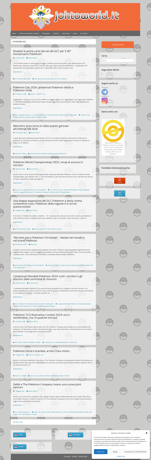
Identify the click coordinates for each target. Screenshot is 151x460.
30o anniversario (40, 79)
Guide (75, 33)
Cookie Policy (121, 456)
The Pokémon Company (29, 414)
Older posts (18, 422)
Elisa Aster (33, 244)
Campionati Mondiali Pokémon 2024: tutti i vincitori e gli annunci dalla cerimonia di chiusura (47, 277)
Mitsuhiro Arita (53, 154)
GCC (16, 79)
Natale (82, 265)
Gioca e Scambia (39, 376)
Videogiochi (46, 33)
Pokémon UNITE (37, 306)
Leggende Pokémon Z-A (27, 192)
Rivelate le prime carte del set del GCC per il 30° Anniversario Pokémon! (42, 52)
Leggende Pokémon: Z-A (26, 115)
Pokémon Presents (19, 117)
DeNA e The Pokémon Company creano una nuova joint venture (47, 385)
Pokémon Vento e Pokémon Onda (58, 115)
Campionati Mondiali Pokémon (67, 304)
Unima (59, 229)
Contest (47, 342)
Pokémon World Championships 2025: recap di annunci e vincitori (48, 163)
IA (54, 342)
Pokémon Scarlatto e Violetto (29, 33)
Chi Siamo (83, 33)
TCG (75, 342)
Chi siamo (67, 456)
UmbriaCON (62, 154)
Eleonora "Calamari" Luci (37, 94)
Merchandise (22, 79)
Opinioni (56, 33)
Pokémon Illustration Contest (64, 342)
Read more (21, 72)
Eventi (17, 154)
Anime (17, 265)
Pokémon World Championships (60, 192)
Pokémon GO (42, 115)
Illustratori (44, 154)
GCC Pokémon (62, 79)
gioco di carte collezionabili (70, 265)
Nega (115, 452)
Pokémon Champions (42, 192)
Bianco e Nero (39, 229)
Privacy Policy (82, 456)
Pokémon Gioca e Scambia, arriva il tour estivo (41, 351)
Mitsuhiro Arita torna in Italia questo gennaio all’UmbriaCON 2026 (41, 127)
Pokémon (48, 376)
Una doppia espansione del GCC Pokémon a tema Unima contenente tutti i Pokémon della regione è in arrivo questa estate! (47, 203)
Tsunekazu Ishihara (49, 306)
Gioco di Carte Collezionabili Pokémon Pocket (68, 190)
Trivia (15, 268)
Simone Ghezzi (32, 58)
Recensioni (66, 33)
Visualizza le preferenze (135, 452)
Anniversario (50, 79)
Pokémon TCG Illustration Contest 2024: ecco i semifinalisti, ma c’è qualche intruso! (41, 316)
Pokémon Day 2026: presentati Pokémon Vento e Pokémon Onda (43, 88)
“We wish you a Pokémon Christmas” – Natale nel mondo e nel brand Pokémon (48, 239)
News (14, 33)
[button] (146, 433)
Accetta (100, 452)
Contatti (74, 456)
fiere (35, 154)
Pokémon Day (85, 115)
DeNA (36, 412)
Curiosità (55, 265)
